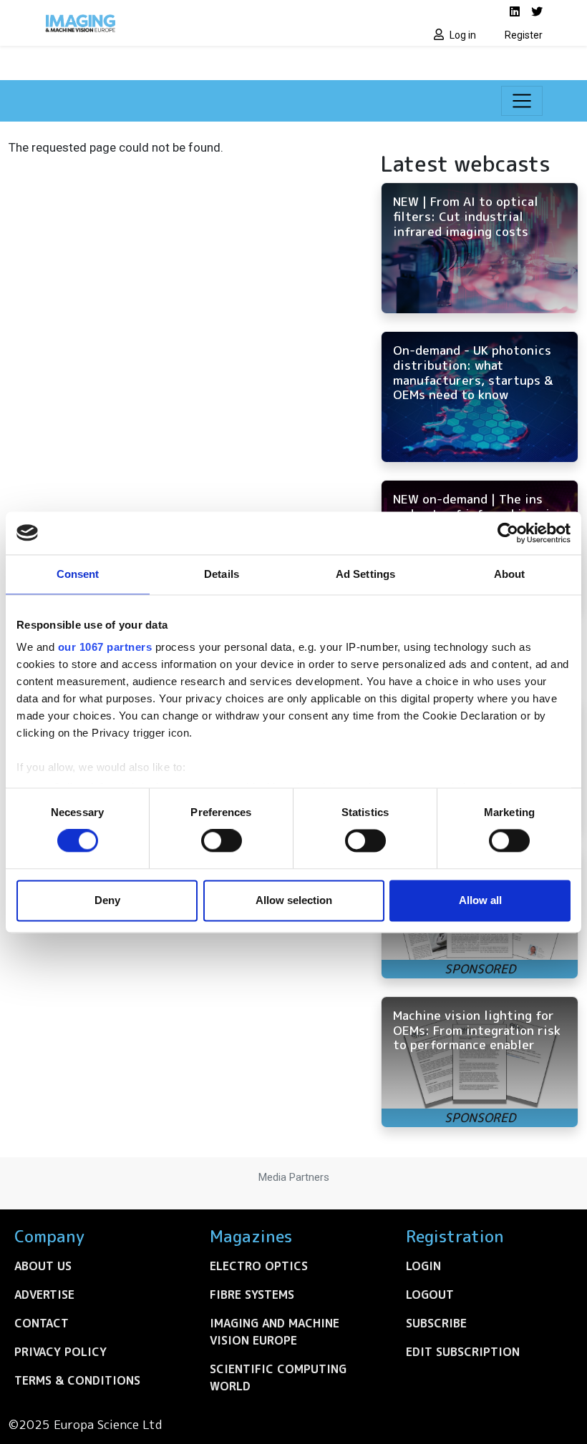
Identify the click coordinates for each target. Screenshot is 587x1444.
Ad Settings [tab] (365, 574)
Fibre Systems (252, 1294)
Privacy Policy (60, 1352)
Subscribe (436, 1323)
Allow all (480, 900)
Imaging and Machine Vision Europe (274, 1331)
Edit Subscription (463, 1352)
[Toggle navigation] (522, 101)
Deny (107, 900)
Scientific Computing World (278, 1377)
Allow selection (294, 900)
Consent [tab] (78, 574)
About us (43, 1266)
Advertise (44, 1294)
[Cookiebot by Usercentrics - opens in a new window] (508, 533)
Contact (41, 1323)
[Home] (164, 23)
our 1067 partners (105, 647)
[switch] (221, 841)
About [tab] (509, 574)
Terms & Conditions (77, 1380)
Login (423, 1266)
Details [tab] (221, 574)
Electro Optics (259, 1266)
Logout (430, 1294)
